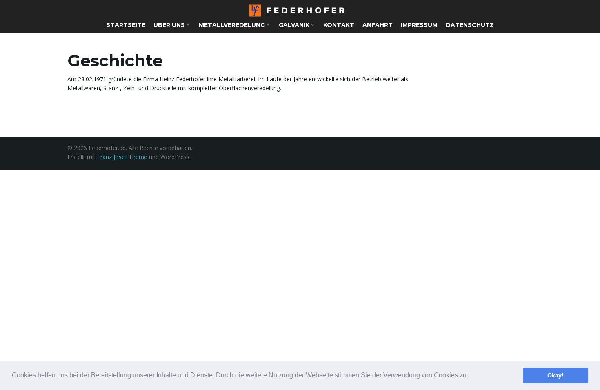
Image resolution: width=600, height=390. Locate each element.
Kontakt (338, 25)
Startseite (125, 25)
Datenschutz (470, 25)
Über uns (170, 25)
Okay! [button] (555, 375)
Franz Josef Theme (122, 157)
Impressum (419, 25)
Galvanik (295, 25)
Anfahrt (377, 25)
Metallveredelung (233, 25)
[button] (471, 376)
